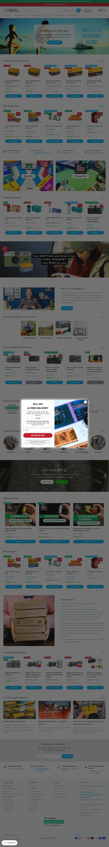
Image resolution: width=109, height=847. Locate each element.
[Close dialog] (85, 401)
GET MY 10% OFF (38, 435)
